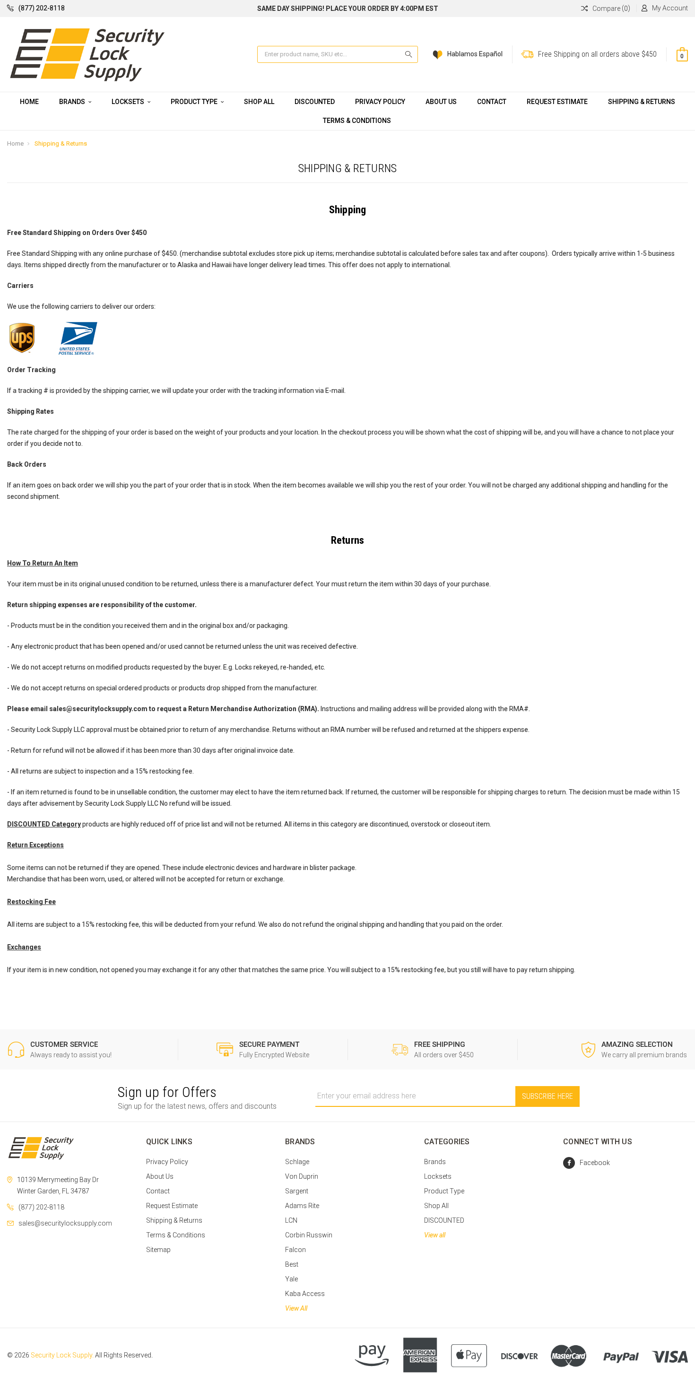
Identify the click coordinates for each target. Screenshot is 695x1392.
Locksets (129, 101)
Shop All (259, 101)
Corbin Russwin (308, 1235)
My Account (670, 8)
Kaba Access (305, 1293)
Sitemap (158, 1249)
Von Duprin (301, 1176)
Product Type (195, 101)
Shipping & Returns (641, 101)
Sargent (296, 1191)
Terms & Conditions (357, 120)
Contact (491, 101)
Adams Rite (302, 1205)
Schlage (297, 1162)
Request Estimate (557, 101)
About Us (441, 101)
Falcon (295, 1249)
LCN (291, 1220)
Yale (291, 1279)
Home (29, 101)
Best (291, 1264)
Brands (73, 101)
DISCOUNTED (315, 101)
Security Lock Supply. (62, 1355)
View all (434, 1235)
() (611, 8)
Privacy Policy (380, 101)
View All (296, 1308)
